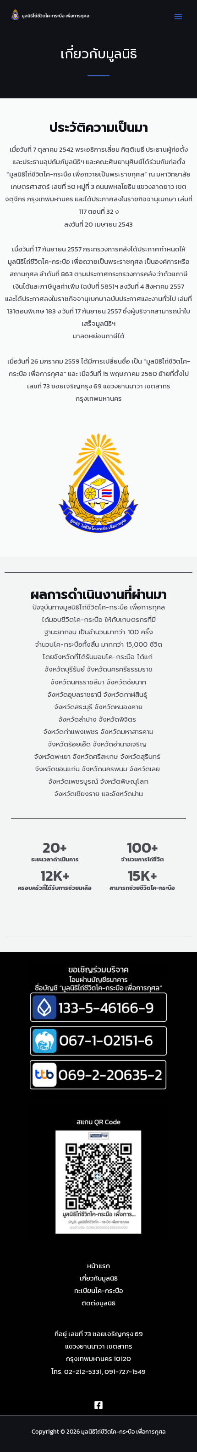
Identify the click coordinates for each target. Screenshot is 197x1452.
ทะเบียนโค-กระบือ (98, 1291)
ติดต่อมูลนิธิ (98, 1303)
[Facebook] (98, 1405)
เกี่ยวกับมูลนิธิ (99, 1278)
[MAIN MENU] (178, 16)
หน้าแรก (98, 1266)
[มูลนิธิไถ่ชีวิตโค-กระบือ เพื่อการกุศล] (50, 15)
